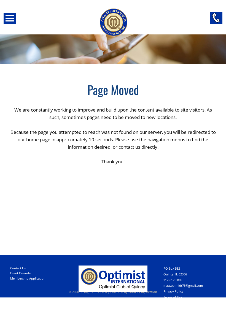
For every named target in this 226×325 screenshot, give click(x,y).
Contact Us (18, 268)
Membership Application (27, 278)
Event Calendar (21, 273)
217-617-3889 (172, 280)
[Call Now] (216, 18)
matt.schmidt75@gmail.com (183, 285)
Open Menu (10, 18)
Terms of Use (172, 297)
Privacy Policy (173, 291)
